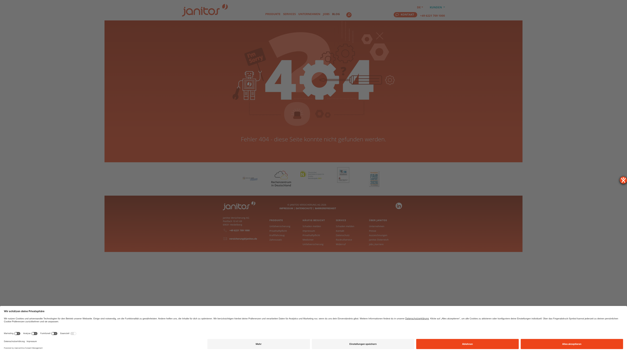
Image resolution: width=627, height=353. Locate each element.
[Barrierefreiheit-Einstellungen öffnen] (623, 180)
